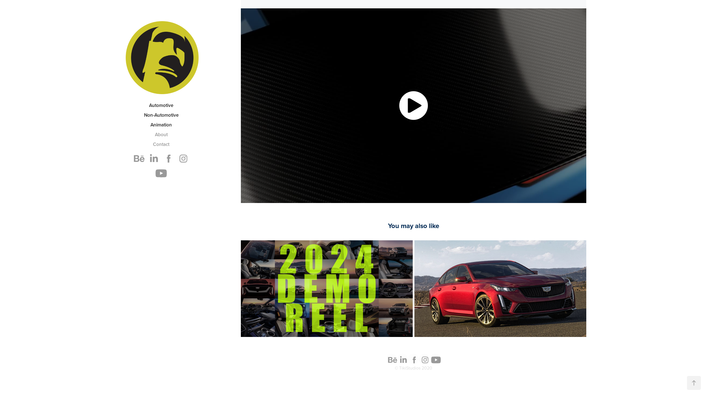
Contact (161, 144)
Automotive (161, 105)
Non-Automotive (161, 115)
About (161, 134)
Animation (161, 124)
